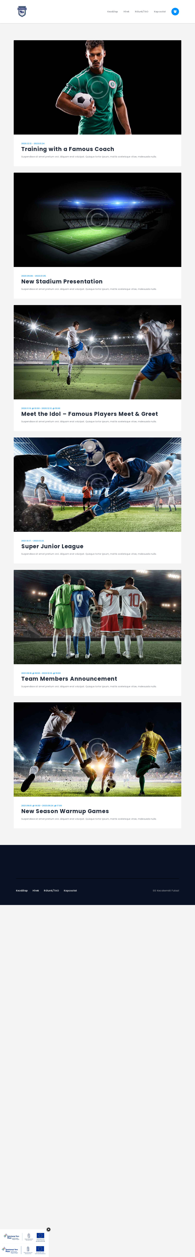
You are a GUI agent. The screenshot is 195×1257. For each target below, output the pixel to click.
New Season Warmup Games (65, 811)
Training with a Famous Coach (67, 149)
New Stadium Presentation (62, 281)
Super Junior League (52, 546)
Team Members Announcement (69, 679)
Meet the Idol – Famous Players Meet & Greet (89, 414)
